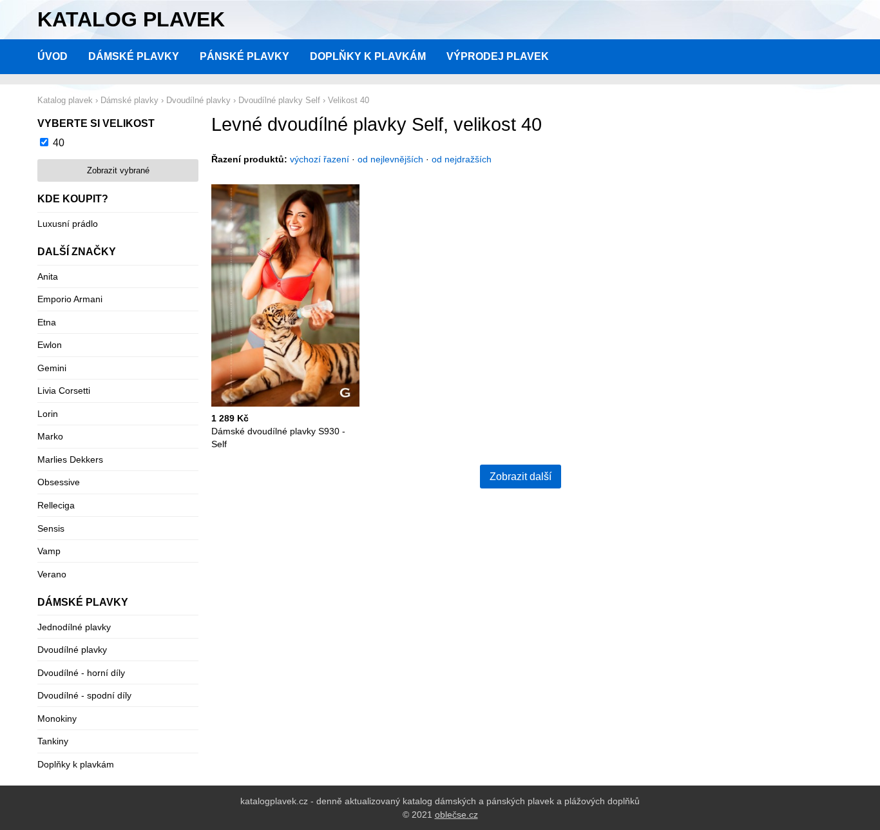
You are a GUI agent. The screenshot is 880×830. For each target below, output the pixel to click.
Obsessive (58, 482)
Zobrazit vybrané (118, 170)
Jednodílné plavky (74, 627)
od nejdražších (462, 159)
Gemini (51, 368)
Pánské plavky (244, 56)
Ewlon (49, 345)
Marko (50, 436)
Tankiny (52, 741)
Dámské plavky (133, 56)
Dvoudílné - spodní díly (84, 695)
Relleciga (56, 505)
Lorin (47, 414)
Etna (46, 322)
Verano (51, 574)
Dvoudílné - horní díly (81, 673)
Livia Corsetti (63, 390)
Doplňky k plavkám (368, 56)
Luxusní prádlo (67, 223)
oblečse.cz (456, 814)
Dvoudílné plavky (72, 649)
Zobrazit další (520, 476)
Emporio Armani (69, 299)
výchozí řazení (319, 159)
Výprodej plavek (497, 56)
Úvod (52, 56)
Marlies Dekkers (70, 459)
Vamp (49, 551)
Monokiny (57, 718)
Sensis (50, 528)
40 (58, 142)
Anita (47, 276)
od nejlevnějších (390, 159)
